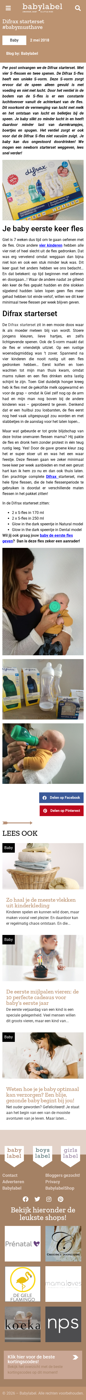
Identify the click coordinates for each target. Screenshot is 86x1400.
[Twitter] (37, 1199)
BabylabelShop (59, 1188)
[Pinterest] (61, 1199)
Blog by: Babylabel (22, 53)
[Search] (78, 8)
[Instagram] (49, 1199)
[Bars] (8, 8)
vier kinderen (50, 245)
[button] (61, 797)
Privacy (52, 1181)
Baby (14, 40)
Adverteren (13, 1181)
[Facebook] (25, 1199)
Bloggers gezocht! (62, 1175)
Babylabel (12, 1188)
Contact (9, 1175)
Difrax (51, 476)
